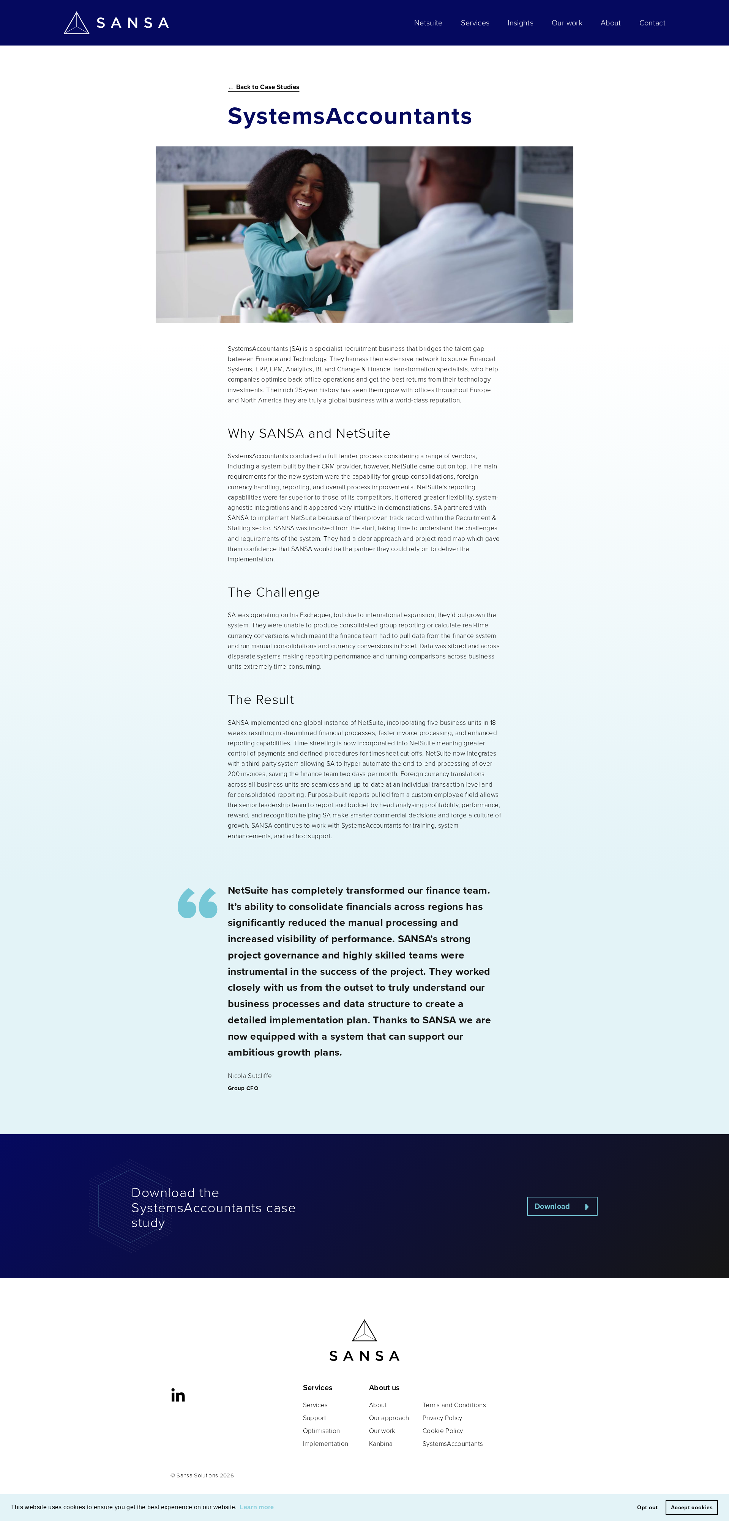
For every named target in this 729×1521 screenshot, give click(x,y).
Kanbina (381, 1444)
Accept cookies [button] (692, 1507)
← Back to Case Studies (263, 87)
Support (314, 1418)
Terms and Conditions (454, 1405)
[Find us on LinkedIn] (178, 1395)
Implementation (326, 1444)
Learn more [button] (257, 1507)
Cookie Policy (443, 1431)
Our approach (389, 1418)
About (611, 22)
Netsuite (428, 22)
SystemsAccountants (453, 1444)
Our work (567, 22)
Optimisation (321, 1431)
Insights (520, 22)
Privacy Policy (442, 1418)
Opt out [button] (647, 1507)
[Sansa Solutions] (116, 22)
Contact (652, 22)
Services (475, 22)
